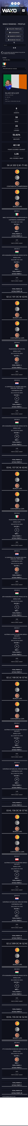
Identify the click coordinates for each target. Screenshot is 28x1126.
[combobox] (14, 60)
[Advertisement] (14, 1111)
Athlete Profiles (15, 29)
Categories (15, 32)
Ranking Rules (15, 39)
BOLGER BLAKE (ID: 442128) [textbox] (10, 68)
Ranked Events (15, 36)
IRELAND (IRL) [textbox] (6, 59)
